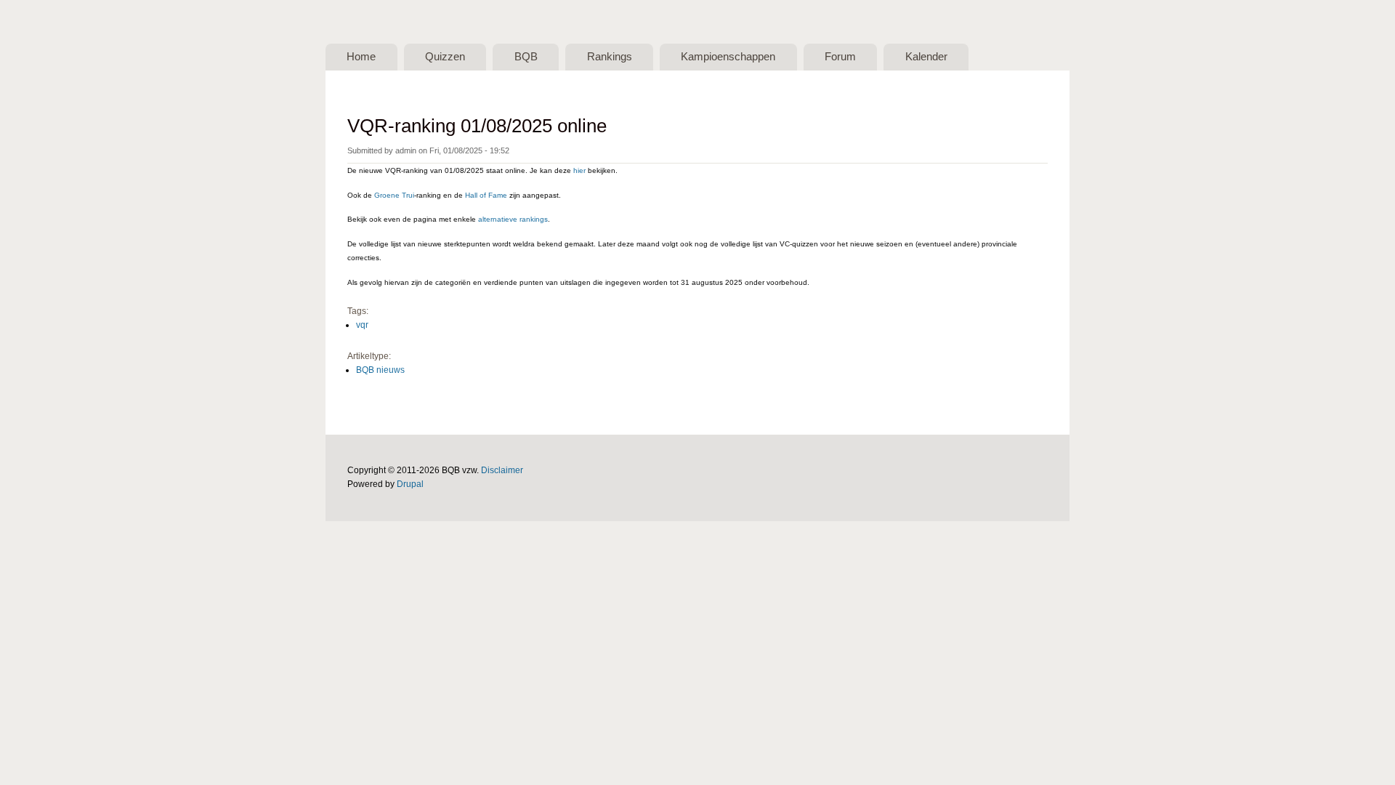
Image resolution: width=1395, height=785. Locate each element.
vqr (362, 325)
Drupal (410, 484)
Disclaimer (502, 470)
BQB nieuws (380, 370)
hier (579, 170)
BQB (526, 57)
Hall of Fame (486, 195)
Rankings (609, 57)
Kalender (926, 57)
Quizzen (445, 57)
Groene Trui (394, 195)
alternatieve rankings (513, 219)
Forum (840, 57)
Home (361, 57)
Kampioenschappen (728, 57)
